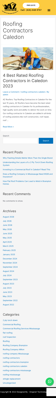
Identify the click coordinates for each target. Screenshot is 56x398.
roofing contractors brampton (16, 362)
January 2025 (9, 254)
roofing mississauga (11, 375)
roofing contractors (11, 358)
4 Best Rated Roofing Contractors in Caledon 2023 (25, 80)
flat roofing (7, 333)
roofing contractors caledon (33, 92)
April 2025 (7, 242)
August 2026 (8, 217)
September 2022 (10, 300)
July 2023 (7, 288)
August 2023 (8, 284)
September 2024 (10, 267)
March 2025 (8, 246)
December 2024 (10, 259)
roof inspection (9, 337)
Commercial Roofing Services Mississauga (21, 328)
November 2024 (10, 263)
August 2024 (8, 271)
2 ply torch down (10, 320)
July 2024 (7, 275)
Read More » (8, 127)
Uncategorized (9, 383)
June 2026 (7, 225)
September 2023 (10, 279)
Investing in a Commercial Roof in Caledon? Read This (26, 169)
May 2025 (7, 238)
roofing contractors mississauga (17, 370)
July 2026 (7, 221)
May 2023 (7, 296)
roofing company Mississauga (16, 354)
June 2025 (7, 233)
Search (6, 136)
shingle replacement (12, 379)
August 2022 (8, 305)
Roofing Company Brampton (15, 345)
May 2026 (7, 229)
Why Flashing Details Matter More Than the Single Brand (27, 158)
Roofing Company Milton (13, 349)
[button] (49, 10)
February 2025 (9, 250)
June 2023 (7, 292)
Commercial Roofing (12, 324)
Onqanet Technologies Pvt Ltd (42, 392)
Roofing (6, 341)
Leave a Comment (11, 92)
